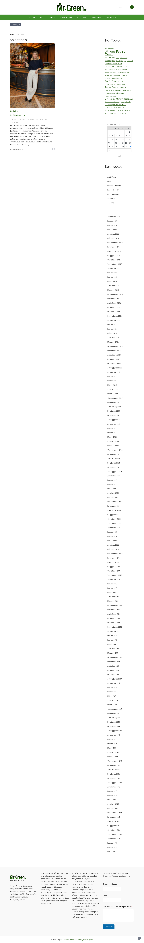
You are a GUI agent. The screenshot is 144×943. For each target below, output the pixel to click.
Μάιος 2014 (111, 851)
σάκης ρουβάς (122, 113)
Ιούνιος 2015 (112, 795)
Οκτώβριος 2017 (113, 674)
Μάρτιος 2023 (113, 394)
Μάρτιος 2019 (112, 601)
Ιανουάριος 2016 (113, 765)
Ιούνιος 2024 (112, 329)
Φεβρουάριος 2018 (114, 657)
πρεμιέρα (113, 113)
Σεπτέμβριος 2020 (114, 523)
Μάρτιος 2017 (112, 705)
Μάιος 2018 (111, 644)
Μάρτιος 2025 (113, 290)
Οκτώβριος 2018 (113, 623)
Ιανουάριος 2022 (113, 454)
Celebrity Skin (110, 61)
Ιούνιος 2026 (112, 225)
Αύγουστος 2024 (113, 320)
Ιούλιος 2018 (112, 635)
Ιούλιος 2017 (112, 687)
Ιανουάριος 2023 (113, 402)
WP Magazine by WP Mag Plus (81, 939)
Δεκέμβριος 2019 (113, 562)
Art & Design (81, 17)
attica (117, 58)
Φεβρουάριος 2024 (115, 346)
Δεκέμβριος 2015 (113, 769)
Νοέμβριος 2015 (113, 774)
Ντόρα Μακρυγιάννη (110, 96)
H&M (120, 64)
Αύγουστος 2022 (113, 424)
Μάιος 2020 (112, 540)
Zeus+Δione (117, 78)
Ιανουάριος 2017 (113, 713)
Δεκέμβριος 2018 (113, 614)
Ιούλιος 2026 (112, 221)
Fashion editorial (111, 64)
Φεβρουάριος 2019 (114, 605)
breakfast (31, 119)
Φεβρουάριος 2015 (114, 813)
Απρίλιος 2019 (113, 597)
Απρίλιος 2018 (113, 648)
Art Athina (111, 48)
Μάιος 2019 (111, 592)
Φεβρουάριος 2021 (114, 502)
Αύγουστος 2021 (113, 476)
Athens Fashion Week (116, 53)
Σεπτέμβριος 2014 (114, 834)
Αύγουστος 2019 (113, 579)
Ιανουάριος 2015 (113, 817)
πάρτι (107, 113)
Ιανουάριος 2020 (113, 558)
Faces (42, 17)
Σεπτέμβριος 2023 (114, 368)
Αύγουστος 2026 (113, 216)
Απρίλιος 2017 (113, 700)
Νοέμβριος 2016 (113, 722)
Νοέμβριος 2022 (113, 411)
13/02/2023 (14, 119)
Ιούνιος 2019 (112, 588)
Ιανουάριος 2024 (114, 350)
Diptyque (123, 61)
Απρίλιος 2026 (113, 234)
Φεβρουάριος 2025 (115, 294)
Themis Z (108, 78)
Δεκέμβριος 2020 (114, 510)
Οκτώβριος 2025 (114, 260)
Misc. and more (111, 17)
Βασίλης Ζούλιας (112, 81)
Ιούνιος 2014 (112, 847)
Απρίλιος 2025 (113, 286)
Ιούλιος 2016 (112, 739)
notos (128, 72)
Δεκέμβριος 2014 (113, 821)
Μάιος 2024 (112, 333)
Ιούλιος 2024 (112, 324)
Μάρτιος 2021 (112, 497)
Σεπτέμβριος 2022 (114, 420)
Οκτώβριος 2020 (114, 519)
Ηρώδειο (123, 87)
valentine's (14, 122)
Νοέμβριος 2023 (113, 359)
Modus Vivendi (121, 69)
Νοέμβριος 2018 (113, 618)
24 (109, 147)
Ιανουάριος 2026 (114, 247)
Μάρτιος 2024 (113, 342)
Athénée (23, 119)
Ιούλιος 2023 (112, 376)
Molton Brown (109, 72)
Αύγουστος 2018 (113, 631)
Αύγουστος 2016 (113, 735)
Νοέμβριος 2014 (113, 826)
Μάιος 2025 (112, 281)
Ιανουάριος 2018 (113, 661)
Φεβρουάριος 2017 (114, 709)
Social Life (31, 17)
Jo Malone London (113, 66)
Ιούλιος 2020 (112, 532)
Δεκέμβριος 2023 (114, 355)
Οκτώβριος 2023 (114, 363)
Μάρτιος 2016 (112, 756)
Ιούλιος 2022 (112, 428)
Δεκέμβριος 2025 (114, 251)
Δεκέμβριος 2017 (113, 666)
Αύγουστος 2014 (113, 839)
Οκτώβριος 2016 (113, 726)
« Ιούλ (119, 156)
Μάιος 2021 (111, 489)
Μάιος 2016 (111, 748)
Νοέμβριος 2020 (113, 515)
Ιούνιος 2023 (112, 381)
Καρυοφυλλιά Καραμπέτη (113, 90)
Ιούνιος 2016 (112, 743)
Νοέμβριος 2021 (113, 463)
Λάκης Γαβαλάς (127, 90)
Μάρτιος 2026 (113, 238)
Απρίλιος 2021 (113, 493)
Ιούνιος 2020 (112, 536)
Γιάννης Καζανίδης (110, 84)
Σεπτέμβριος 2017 (114, 679)
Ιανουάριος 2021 (113, 506)
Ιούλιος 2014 (112, 843)
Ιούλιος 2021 (112, 480)
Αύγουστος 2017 (113, 683)
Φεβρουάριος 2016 (114, 761)
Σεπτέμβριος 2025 (114, 264)
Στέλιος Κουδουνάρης (115, 104)
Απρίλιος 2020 (113, 545)
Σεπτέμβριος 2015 (114, 782)
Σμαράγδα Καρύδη (126, 102)
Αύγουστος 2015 (113, 787)
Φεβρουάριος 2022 (114, 450)
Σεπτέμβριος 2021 (114, 471)
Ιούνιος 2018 (112, 640)
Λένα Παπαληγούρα (110, 93)
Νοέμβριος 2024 (113, 307)
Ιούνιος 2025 (112, 277)
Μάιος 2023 (112, 385)
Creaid (118, 61)
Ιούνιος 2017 (112, 692)
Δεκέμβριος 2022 (114, 407)
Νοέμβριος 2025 (113, 255)
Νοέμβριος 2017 (113, 670)
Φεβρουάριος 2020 (114, 553)
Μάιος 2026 (112, 229)
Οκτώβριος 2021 (113, 467)
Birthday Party (123, 58)
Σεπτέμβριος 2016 (114, 731)
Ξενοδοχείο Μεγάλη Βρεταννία (119, 98)
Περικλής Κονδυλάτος (112, 102)
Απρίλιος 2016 (113, 752)
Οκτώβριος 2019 (113, 571)
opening (107, 75)
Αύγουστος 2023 (113, 372)
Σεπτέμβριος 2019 (114, 575)
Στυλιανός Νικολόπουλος (115, 107)
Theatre (52, 17)
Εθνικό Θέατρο (112, 87)
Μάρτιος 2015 (112, 808)
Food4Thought (96, 17)
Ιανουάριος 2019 (113, 610)
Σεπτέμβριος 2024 (114, 316)
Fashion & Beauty (66, 17)
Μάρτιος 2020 (113, 549)
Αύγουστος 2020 (113, 527)
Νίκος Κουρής (120, 93)
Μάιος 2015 (111, 800)
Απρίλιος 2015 (113, 804)
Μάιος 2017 (111, 696)
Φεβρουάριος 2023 (114, 398)
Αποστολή (108, 926)
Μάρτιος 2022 (113, 445)
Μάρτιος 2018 (112, 653)
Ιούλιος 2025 (112, 273)
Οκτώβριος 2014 (113, 830)
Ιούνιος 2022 (112, 432)
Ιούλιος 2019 (112, 584)
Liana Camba (126, 67)
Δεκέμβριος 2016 (113, 718)
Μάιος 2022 (112, 437)
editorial (130, 61)
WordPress (64, 939)
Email (105, 895)
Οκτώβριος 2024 (114, 312)
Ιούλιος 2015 (112, 791)
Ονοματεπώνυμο (110, 884)
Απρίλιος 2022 (113, 441)
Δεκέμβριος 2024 (114, 303)
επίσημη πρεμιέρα (124, 110)
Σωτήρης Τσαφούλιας (111, 110)
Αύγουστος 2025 (113, 268)
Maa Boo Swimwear (110, 69)
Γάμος (122, 81)
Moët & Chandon (17, 115)
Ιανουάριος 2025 (114, 299)
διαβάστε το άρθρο (17, 149)
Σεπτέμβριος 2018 (114, 627)
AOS (106, 48)
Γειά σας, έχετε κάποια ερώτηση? (117, 907)
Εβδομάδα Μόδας (120, 84)
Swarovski (124, 75)
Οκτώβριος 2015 (113, 778)
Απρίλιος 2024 (113, 337)
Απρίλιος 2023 (113, 389)
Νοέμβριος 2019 (113, 566)
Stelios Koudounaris (115, 75)
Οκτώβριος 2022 (114, 415)
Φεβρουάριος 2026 (115, 242)
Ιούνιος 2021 (112, 484)
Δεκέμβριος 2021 (113, 458)
